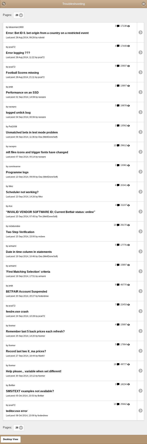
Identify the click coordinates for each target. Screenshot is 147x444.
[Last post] (140, 32)
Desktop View (10, 439)
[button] (3, 3)
